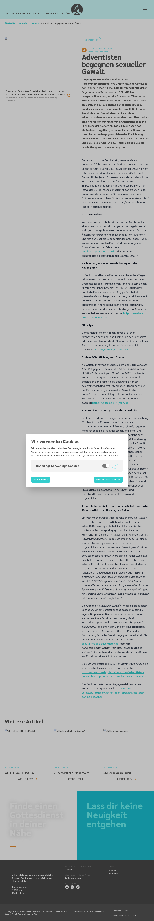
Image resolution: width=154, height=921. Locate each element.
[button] (77, 466)
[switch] (105, 466)
